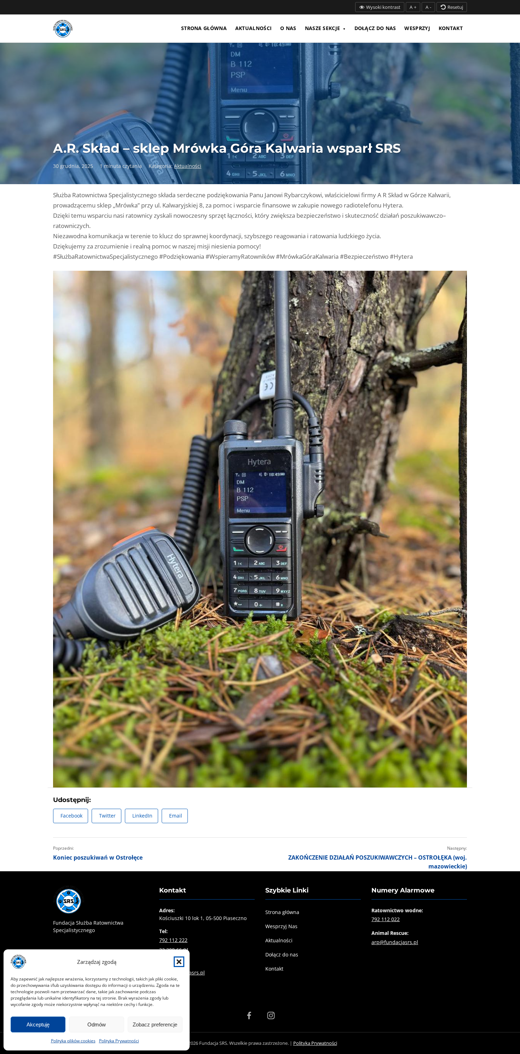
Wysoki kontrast (383, 7)
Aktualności (253, 28)
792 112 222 (173, 940)
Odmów (96, 1024)
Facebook (71, 815)
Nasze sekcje (322, 28)
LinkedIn (142, 815)
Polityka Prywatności (119, 1041)
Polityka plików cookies (73, 1041)
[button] (179, 961)
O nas (288, 28)
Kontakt (451, 28)
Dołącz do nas (375, 28)
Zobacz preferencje (155, 1024)
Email (175, 815)
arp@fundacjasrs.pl (394, 942)
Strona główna (204, 28)
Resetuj (455, 7)
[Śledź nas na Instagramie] (271, 1015)
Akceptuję (38, 1024)
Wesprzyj (417, 28)
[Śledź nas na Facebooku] (249, 1015)
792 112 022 (385, 919)
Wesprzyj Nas (281, 926)
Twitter (107, 815)
